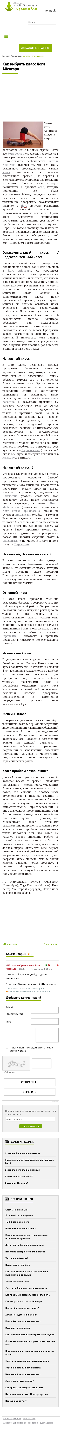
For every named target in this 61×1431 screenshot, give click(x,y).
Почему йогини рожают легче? (22, 1308)
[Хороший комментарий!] (46, 965)
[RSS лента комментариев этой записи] (29, 954)
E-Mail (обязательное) (14, 1010)
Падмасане (9, 496)
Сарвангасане (30, 450)
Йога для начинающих (17, 1327)
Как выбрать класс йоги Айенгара (23, 66)
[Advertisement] (26, 98)
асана (6, 172)
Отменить (29, 1092)
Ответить (11, 984)
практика (16, 55)
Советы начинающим (33, 55)
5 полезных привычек (17, 1281)
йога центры (16, 153)
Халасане (8, 457)
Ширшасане (21, 544)
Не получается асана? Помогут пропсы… (27, 1394)
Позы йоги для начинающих (20, 1228)
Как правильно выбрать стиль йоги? (25, 1387)
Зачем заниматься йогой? (19, 1176)
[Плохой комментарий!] (49, 965)
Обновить (10, 1072)
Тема (8, 1021)
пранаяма (10, 636)
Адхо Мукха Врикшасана (21, 511)
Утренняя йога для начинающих (22, 1153)
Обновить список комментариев (26, 988)
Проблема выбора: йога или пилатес (25, 1251)
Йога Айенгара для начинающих (23, 1321)
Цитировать (49, 984)
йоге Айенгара (19, 270)
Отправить (29, 1082)
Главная (6, 55)
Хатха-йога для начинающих (21, 1314)
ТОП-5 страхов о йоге (17, 1221)
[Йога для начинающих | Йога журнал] (21, 5)
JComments (54, 1101)
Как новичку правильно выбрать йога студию (29, 1334)
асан (41, 187)
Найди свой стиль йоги (17, 1264)
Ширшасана (23, 514)
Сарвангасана (46, 398)
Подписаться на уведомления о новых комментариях (31, 1049)
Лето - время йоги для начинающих (24, 1245)
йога (24, 205)
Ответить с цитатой (29, 984)
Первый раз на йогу (16, 1400)
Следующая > (51, 944)
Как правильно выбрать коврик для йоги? (27, 1294)
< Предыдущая (10, 944)
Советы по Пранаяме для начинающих (26, 1288)
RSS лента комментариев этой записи (29, 991)
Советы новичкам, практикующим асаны (27, 1361)
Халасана (8, 402)
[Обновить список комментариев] (32, 954)
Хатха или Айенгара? (16, 1183)
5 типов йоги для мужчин (19, 1215)
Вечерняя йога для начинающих (22, 1169)
